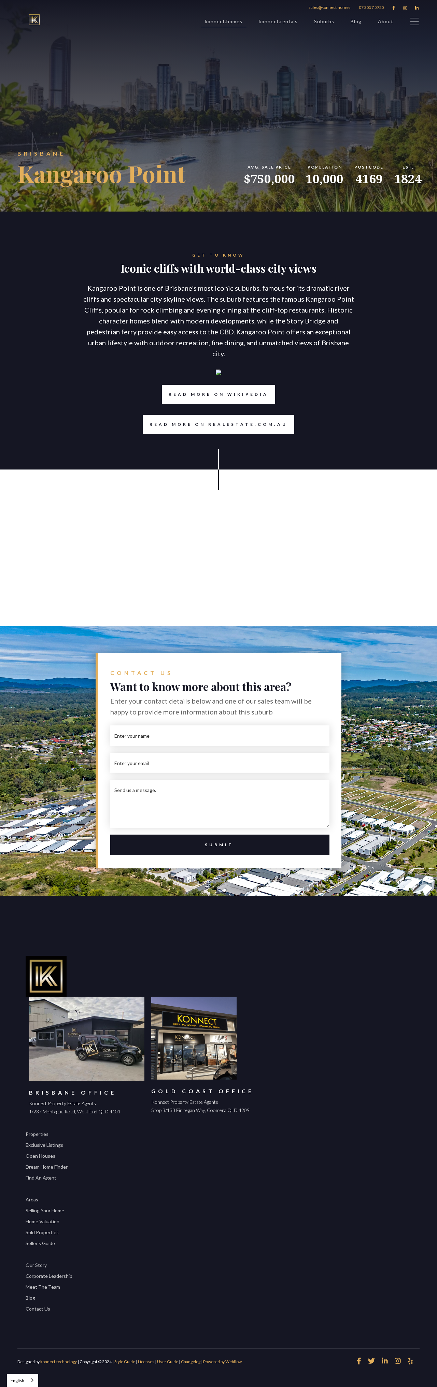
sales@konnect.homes (330, 7)
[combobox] (22, 1380)
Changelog (190, 1361)
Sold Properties (42, 1232)
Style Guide (124, 1361)
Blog (356, 21)
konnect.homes (223, 21)
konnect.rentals (278, 21)
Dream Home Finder (47, 1167)
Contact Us (38, 1309)
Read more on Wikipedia (218, 394)
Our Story (36, 1265)
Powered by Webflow (222, 1361)
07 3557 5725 (371, 7)
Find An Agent (41, 1178)
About (385, 21)
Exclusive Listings (44, 1145)
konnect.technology (58, 1361)
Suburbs (324, 21)
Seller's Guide (40, 1243)
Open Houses (40, 1156)
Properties (37, 1134)
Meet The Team (43, 1287)
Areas (32, 1199)
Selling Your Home (45, 1210)
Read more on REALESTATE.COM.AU (218, 424)
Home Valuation (42, 1221)
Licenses (146, 1361)
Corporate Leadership (49, 1276)
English (17, 1380)
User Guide (167, 1361)
